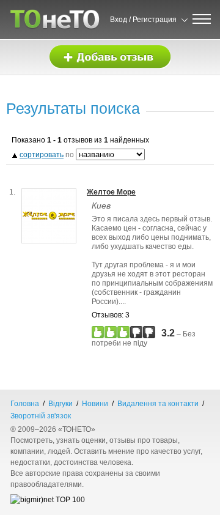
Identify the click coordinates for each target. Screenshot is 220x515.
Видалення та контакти (158, 403)
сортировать (42, 154)
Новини (95, 403)
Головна (24, 403)
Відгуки (60, 403)
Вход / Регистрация (143, 19)
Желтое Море (111, 192)
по (48, 154)
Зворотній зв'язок (40, 416)
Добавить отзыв (110, 57)
